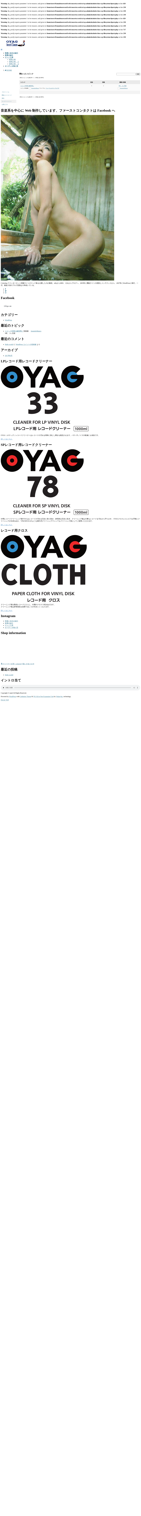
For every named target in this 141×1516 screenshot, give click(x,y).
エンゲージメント (7, 101)
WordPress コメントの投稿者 (26, 344)
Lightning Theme (25, 696)
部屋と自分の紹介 (11, 621)
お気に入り (5, 104)
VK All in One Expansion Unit (43, 696)
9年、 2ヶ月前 (122, 86)
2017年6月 (8, 356)
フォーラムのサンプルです (52, 88)
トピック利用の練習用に (27, 86)
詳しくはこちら (6, 439)
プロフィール (5, 92)
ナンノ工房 (9, 625)
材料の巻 (12, 59)
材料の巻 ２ (14, 62)
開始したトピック (7, 95)
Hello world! (9, 344)
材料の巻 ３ (14, 64)
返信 (3, 98)
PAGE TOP (5, 700)
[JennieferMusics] (8, 90)
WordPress (8, 320)
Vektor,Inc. (59, 696)
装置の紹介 (9, 623)
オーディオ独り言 (11, 627)
